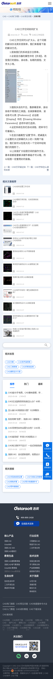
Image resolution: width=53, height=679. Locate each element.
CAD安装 (6, 625)
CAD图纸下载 (25, 628)
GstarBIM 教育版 (10, 568)
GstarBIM (7, 545)
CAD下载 (14, 676)
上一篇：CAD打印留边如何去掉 (15, 168)
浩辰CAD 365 (9, 548)
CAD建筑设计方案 (13, 372)
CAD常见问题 (26, 16)
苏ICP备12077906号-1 (11, 668)
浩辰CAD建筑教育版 (12, 561)
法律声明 (6, 673)
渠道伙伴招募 (9, 588)
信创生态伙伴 (9, 581)
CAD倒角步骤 (12, 482)
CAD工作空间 (38, 35)
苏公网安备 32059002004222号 (26, 671)
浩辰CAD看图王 (10, 551)
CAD (4, 16)
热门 (26, 384)
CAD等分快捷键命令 (29, 482)
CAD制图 (6, 620)
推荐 (12, 384)
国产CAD (12, 623)
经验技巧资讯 (35, 571)
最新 (40, 384)
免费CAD (38, 620)
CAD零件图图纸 (13, 487)
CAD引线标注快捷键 (34, 477)
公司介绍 (33, 581)
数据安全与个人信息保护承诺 (31, 673)
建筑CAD (22, 623)
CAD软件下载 (17, 620)
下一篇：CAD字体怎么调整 (38, 168)
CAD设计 (32, 623)
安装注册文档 (35, 561)
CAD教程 (41, 623)
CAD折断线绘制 (28, 367)
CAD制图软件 (29, 625)
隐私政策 (15, 673)
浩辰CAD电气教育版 (12, 565)
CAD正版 (29, 620)
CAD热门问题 (13, 16)
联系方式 (33, 588)
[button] (25, 10)
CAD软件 (6, 676)
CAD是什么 (16, 625)
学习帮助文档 (35, 565)
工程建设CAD (35, 541)
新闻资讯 (33, 592)
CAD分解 (10, 362)
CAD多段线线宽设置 (14, 477)
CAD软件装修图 (24, 362)
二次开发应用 (35, 548)
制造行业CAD (35, 545)
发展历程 (33, 585)
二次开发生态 (9, 585)
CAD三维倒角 (12, 367)
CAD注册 (36, 628)
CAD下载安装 (12, 628)
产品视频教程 (35, 568)
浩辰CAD (7, 541)
